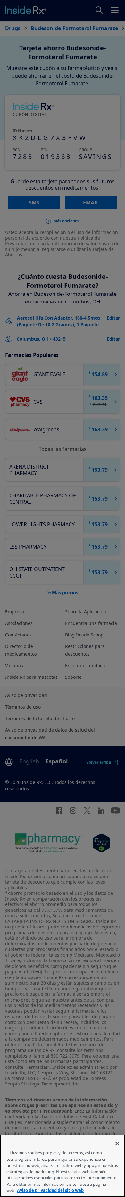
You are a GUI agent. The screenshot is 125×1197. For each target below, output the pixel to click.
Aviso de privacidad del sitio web (50, 1190)
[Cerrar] (117, 1143)
